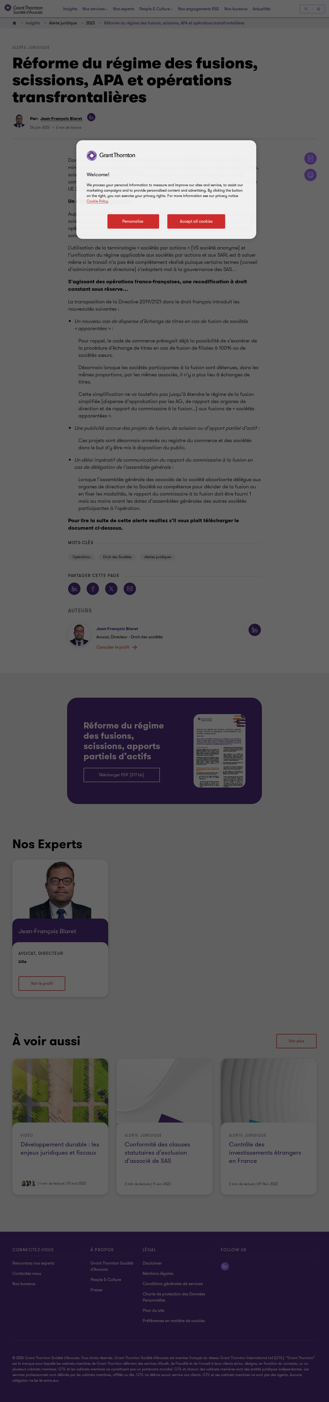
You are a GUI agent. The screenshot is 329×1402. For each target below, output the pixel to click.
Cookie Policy (97, 201)
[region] (166, 189)
